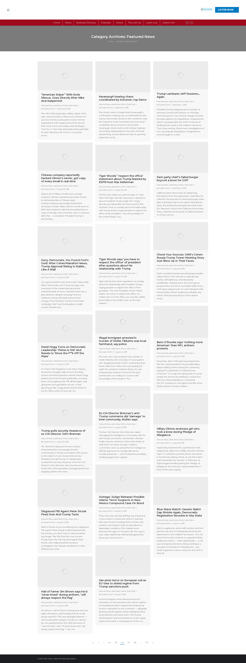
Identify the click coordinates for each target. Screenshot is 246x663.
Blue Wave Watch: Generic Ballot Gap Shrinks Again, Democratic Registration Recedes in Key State (179, 512)
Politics (65, 105)
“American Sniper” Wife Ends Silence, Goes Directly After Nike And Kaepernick (62, 97)
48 (135, 642)
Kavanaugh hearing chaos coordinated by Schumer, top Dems (123, 98)
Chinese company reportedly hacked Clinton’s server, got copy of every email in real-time (63, 178)
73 (147, 642)
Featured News (47, 105)
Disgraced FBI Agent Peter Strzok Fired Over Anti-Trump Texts (63, 513)
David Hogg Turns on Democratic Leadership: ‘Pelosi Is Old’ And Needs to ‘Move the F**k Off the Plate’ (63, 351)
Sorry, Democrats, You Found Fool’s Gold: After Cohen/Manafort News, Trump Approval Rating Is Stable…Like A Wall (65, 265)
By (48, 109)
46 (122, 642)
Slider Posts (73, 105)
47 (128, 642)
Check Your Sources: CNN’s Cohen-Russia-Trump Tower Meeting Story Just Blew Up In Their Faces (180, 257)
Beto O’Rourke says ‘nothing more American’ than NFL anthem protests (180, 345)
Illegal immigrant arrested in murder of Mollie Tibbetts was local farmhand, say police (122, 341)
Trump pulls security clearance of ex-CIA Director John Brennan (63, 432)
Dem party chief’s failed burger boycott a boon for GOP (177, 179)
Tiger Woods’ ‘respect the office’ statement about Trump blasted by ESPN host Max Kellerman (122, 179)
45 (116, 642)
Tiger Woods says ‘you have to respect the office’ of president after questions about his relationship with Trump (120, 264)
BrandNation (71, 659)
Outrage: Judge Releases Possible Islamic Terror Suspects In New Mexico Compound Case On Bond (121, 500)
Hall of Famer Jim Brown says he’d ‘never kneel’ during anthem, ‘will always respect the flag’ (64, 594)
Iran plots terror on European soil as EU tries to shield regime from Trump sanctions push (122, 583)
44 (109, 642)
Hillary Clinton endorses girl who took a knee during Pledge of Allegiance (178, 432)
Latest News (57, 105)
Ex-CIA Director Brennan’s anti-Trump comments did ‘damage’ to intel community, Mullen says (122, 416)
